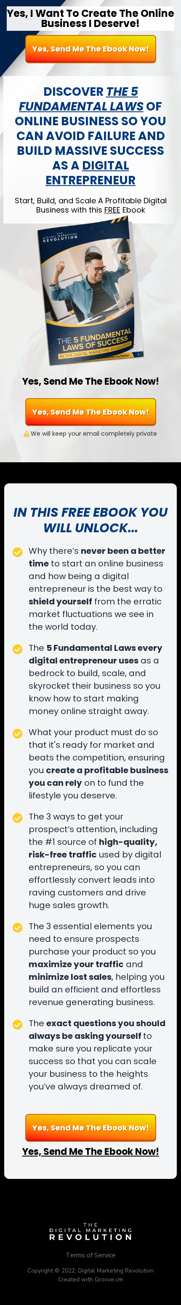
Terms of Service (91, 1255)
